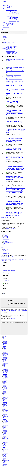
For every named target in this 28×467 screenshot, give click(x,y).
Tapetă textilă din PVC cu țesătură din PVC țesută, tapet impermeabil (14, 177)
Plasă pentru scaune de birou (7, 257)
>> (9, 217)
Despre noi (5, 5)
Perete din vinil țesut (13, 18)
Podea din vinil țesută (10, 16)
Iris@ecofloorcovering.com (9, 270)
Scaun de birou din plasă (11, 10)
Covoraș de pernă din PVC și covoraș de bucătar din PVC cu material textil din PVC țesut (14, 203)
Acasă (4, 4)
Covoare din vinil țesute (14, 21)
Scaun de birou (15, 259)
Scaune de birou (16, 257)
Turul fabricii (9, 6)
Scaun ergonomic (22, 259)
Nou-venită (11, 11)
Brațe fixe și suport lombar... (14, 79)
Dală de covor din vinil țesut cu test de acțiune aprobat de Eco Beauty (14, 157)
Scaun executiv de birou (14, 14)
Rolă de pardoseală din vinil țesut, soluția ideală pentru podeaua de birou (14, 140)
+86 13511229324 (7, 280)
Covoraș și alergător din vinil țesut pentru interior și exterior (14, 122)
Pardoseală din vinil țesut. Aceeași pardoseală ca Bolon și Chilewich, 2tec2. (15, 130)
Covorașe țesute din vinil (14, 19)
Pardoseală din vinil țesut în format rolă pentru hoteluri (13, 148)
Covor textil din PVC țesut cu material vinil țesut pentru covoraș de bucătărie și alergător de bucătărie (15, 113)
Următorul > (6, 217)
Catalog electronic (7, 25)
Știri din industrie (9, 24)
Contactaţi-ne (6, 27)
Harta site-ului (4, 256)
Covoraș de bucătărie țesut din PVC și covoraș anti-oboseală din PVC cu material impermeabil (15, 168)
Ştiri (4, 22)
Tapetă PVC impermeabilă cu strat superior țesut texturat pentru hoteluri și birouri (14, 213)
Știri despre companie (10, 23)
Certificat (8, 7)
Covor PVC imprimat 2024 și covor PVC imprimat (14, 102)
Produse (5, 8)
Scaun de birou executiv (6, 260)
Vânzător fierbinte (12, 12)
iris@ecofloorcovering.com (12, 228)
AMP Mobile (10, 256)
